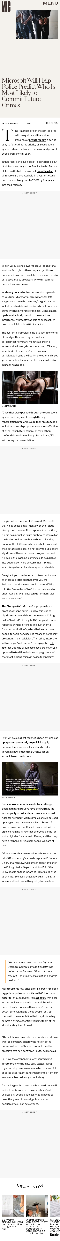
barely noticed (14, 292)
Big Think (41, 998)
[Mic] (6, 6)
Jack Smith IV (11, 123)
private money (37, 140)
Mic (4, 647)
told (52, 643)
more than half (45, 171)
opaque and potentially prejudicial (21, 742)
